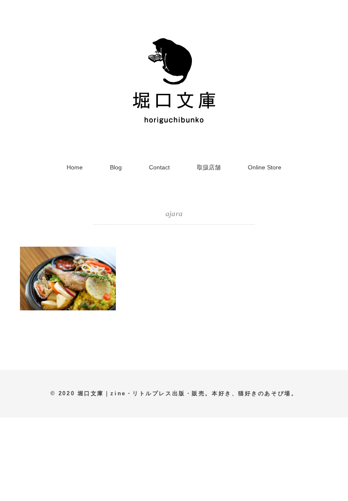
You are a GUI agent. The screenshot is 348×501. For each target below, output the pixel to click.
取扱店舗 (209, 167)
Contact (159, 167)
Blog (116, 167)
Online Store (264, 167)
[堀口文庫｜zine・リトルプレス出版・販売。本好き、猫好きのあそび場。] (174, 35)
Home (75, 167)
